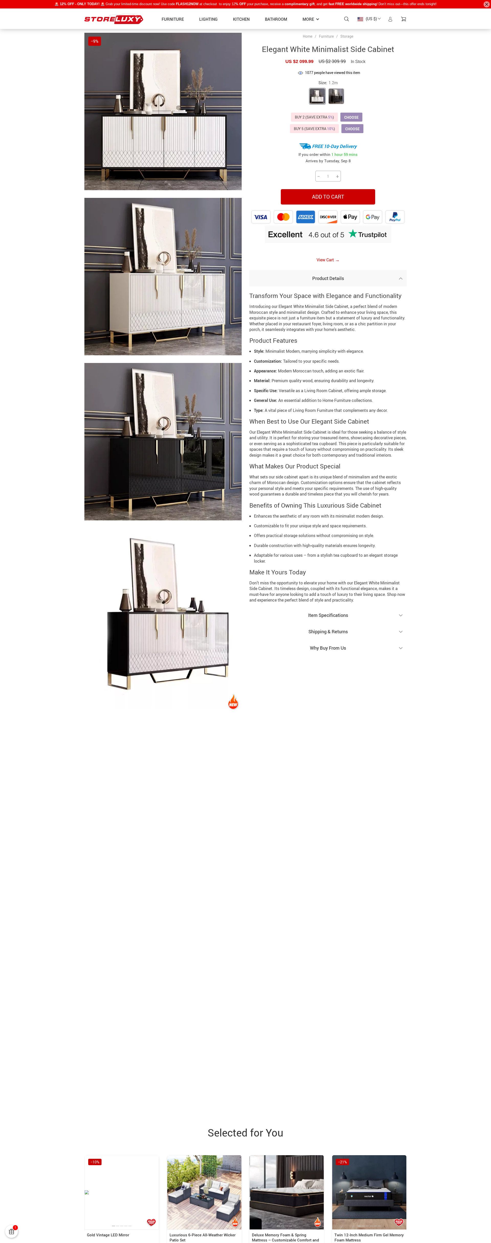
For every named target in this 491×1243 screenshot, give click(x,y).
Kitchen (241, 19)
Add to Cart (328, 196)
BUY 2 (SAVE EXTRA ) (314, 117)
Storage (346, 36)
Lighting (208, 19)
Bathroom (276, 19)
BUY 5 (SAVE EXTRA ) (314, 128)
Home (307, 36)
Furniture (173, 19)
